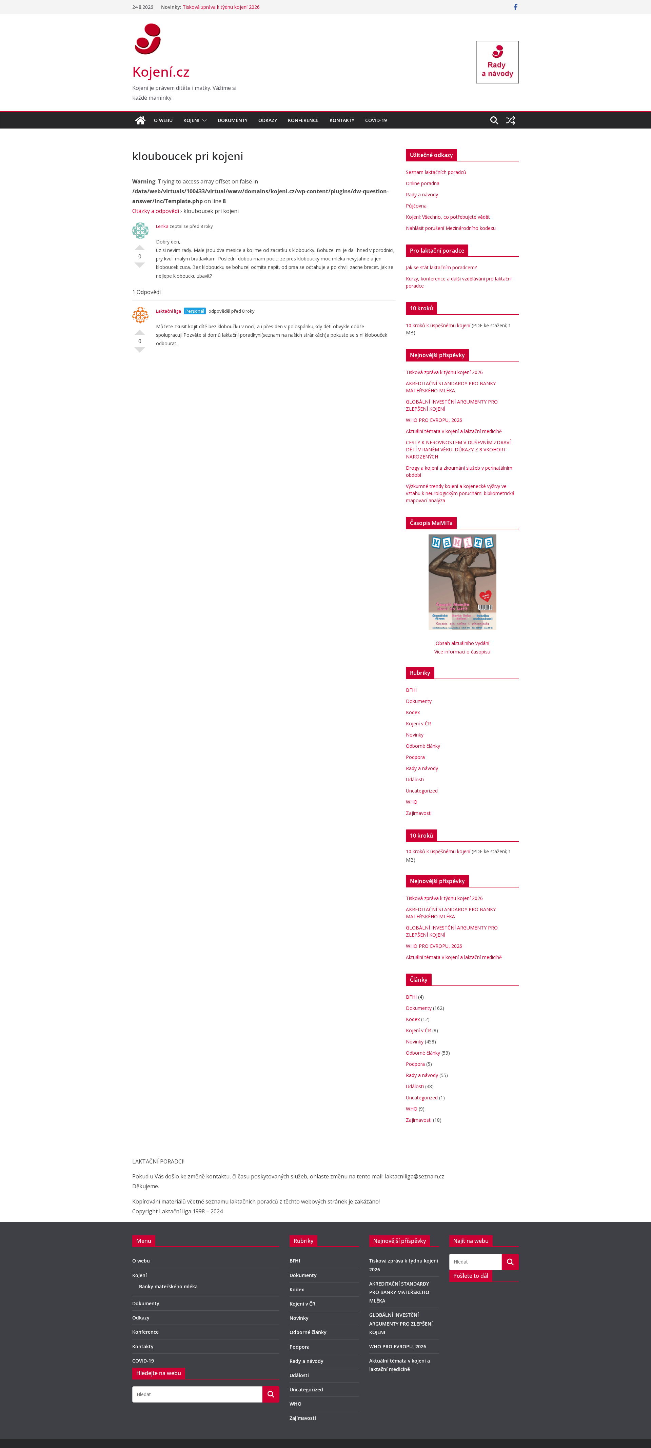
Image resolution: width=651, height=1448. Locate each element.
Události (415, 779)
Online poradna (422, 183)
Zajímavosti (419, 813)
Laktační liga (168, 330)
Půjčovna (416, 205)
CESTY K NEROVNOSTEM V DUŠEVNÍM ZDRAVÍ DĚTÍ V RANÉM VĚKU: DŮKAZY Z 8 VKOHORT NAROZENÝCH (458, 449)
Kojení (191, 120)
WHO (411, 802)
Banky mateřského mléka (168, 1286)
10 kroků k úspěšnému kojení (438, 325)
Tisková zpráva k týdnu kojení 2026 (221, 7)
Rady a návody (422, 194)
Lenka (162, 226)
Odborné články (423, 746)
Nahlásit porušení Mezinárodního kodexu (451, 228)
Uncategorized (422, 790)
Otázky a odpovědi (155, 211)
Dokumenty (233, 120)
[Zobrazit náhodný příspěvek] (510, 120)
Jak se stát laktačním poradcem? (441, 267)
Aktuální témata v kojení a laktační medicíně (454, 431)
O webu (163, 120)
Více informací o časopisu (462, 651)
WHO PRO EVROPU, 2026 (435, 420)
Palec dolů (139, 267)
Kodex (413, 712)
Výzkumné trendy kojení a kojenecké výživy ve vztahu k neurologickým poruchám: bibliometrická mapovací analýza (460, 493)
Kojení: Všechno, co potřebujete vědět (448, 217)
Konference (303, 120)
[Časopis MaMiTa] (462, 538)
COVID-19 (376, 120)
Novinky (414, 734)
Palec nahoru (139, 244)
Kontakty (342, 120)
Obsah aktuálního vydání (462, 643)
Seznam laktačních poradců (436, 172)
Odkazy (267, 120)
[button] (203, 120)
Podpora (415, 757)
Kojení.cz (161, 71)
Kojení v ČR (418, 723)
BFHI (411, 690)
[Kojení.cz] (140, 120)
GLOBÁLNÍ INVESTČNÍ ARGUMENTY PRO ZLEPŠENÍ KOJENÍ (401, 1323)
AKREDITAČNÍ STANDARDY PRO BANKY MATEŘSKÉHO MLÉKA (399, 1292)
